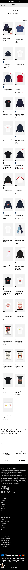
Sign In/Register (4, 527)
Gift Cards (3, 506)
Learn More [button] (21, 563)
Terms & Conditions (5, 544)
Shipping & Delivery (5, 538)
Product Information (5, 510)
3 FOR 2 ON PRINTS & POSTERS (14, 1)
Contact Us (3, 523)
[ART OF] (14, 5)
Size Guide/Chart (5, 521)
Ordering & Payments (6, 542)
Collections (3, 508)
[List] (26, 20)
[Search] (4, 5)
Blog (2, 502)
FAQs (2, 519)
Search (2, 529)
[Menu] (1, 5)
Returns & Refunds (5, 540)
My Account (3, 525)
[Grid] (24, 20)
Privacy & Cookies (5, 546)
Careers (3, 504)
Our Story (3, 500)
